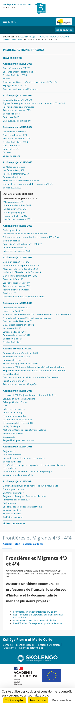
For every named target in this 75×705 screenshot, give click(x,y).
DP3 (5, 405)
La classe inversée (12, 454)
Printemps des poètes (14, 409)
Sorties (6, 78)
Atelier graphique (12, 230)
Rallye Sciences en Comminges (18, 106)
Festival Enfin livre (12, 342)
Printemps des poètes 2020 (17, 250)
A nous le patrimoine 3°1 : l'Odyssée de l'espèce (27, 317)
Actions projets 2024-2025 (17, 95)
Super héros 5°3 (11, 148)
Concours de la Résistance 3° (17, 321)
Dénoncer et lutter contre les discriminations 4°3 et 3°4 (31, 237)
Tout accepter (14, 700)
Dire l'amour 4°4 (11, 145)
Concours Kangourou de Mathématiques (23, 296)
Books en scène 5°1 (13, 240)
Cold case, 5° (9, 293)
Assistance (10, 647)
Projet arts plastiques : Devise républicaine (24, 496)
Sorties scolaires (11, 113)
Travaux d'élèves (12, 57)
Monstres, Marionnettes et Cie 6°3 (20, 268)
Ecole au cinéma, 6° (13, 279)
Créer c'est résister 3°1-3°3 (16, 68)
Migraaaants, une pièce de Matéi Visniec (34, 620)
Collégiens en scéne (13, 517)
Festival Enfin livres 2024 (15, 142)
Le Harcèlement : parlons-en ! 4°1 (20, 71)
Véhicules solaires (12, 510)
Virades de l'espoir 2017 (15, 331)
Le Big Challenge (11, 426)
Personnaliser (61, 700)
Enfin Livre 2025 (11, 117)
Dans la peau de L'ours (14, 489)
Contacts (8, 644)
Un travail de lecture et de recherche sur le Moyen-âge (30, 485)
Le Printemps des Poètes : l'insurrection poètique (27, 471)
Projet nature (9, 451)
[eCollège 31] (64, 21)
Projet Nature (10, 503)
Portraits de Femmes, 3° (15, 247)
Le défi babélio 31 (12, 373)
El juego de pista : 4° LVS (15, 85)
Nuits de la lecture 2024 (15, 135)
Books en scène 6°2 (13, 311)
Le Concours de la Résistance (17, 419)
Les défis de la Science (14, 131)
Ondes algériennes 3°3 (15, 208)
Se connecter (64, 29)
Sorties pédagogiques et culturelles (21, 363)
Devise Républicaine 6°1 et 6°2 (18, 324)
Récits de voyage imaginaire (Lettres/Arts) (24, 458)
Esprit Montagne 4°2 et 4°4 (16, 282)
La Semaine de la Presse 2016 (18, 422)
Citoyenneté (9, 436)
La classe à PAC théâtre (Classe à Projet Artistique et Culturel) (34, 366)
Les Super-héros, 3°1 (13, 170)
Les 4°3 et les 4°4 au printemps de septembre (37, 623)
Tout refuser (38, 700)
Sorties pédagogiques (14, 212)
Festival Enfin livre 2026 (15, 75)
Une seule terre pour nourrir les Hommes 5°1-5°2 (28, 184)
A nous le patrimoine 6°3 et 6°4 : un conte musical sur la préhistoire (37, 314)
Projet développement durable (18, 440)
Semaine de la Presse (14, 360)
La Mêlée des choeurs (14, 166)
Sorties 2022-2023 (12, 187)
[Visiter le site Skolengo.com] (37, 660)
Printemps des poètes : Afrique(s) (20, 384)
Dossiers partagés (33, 543)
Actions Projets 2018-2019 (17, 257)
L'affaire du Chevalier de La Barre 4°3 (22, 272)
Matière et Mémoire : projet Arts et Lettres (24, 429)
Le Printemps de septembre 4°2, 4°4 (21, 265)
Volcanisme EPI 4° (12, 328)
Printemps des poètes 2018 (17, 307)
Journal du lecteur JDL (14, 412)
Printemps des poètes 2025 (17, 110)
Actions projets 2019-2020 (17, 225)
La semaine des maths (14, 416)
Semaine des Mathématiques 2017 (20, 353)
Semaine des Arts (12, 177)
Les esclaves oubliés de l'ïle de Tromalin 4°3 (25, 233)
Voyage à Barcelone (13, 433)
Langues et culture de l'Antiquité (19, 398)
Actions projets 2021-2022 (18, 194)
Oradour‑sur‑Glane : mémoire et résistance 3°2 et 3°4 (30, 82)
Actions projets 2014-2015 (17, 446)
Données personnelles (31, 647)
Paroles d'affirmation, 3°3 (16, 173)
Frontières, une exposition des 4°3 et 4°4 (35, 611)
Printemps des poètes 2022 (17, 205)
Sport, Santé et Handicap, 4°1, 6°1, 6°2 (22, 244)
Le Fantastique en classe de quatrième (22, 506)
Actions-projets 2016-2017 (17, 348)
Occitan (7, 152)
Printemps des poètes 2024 (17, 138)
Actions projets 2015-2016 (17, 390)
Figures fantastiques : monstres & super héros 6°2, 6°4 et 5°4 (34, 103)
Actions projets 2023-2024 (17, 127)
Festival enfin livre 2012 (15, 215)
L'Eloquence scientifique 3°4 (17, 120)
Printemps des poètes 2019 (17, 286)
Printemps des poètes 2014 (17, 499)
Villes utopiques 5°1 (13, 201)
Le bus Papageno (11, 155)
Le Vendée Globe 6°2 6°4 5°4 (17, 99)
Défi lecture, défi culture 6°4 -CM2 (20, 275)
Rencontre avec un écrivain (16, 356)
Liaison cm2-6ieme (14, 523)
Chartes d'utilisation (49, 644)
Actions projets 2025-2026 (17, 63)
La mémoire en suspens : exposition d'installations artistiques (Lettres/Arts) (34, 467)
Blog (17, 543)
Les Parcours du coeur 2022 (17, 219)
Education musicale (13, 338)
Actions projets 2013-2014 (17, 481)
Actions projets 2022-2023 (17, 162)
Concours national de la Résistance (20, 89)
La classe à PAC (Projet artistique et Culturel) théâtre (29, 395)
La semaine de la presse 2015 (18, 474)
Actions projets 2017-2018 (17, 303)
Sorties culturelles (12, 461)
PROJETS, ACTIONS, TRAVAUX (44, 36)
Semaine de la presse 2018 (16, 335)
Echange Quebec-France (15, 402)
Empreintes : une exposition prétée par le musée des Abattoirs (34, 370)
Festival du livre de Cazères (17, 289)
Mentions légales (25, 644)
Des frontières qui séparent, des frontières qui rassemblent (38, 616)
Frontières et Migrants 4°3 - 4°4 (20, 198)
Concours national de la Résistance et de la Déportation (31, 377)
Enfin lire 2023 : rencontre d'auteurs (21, 180)
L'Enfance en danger (13, 492)
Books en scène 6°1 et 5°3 (16, 261)
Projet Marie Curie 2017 (15, 380)
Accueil (23, 36)
